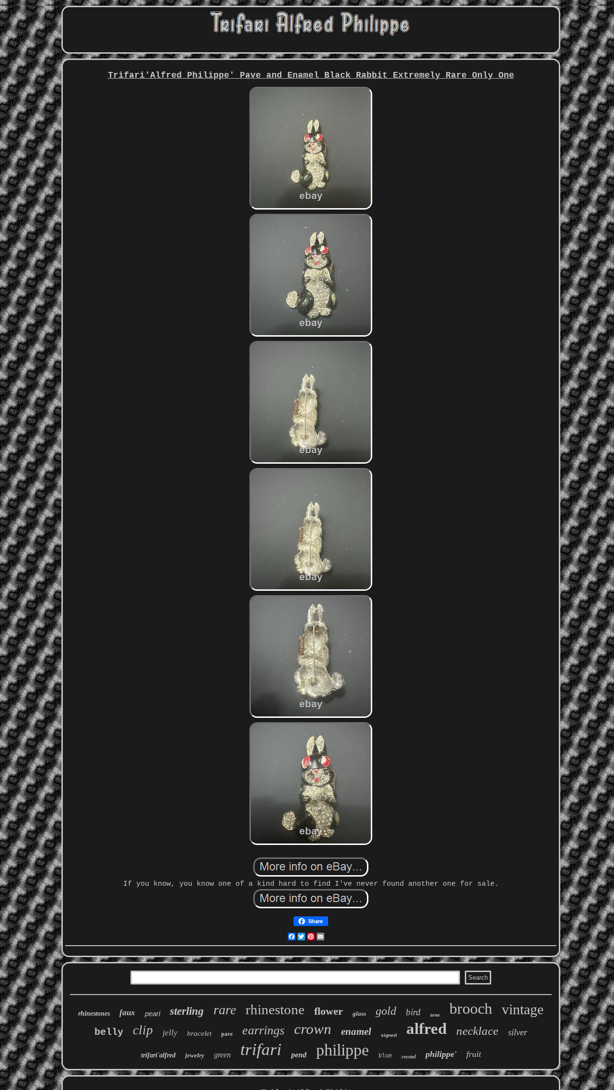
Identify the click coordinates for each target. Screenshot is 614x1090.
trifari (261, 1049)
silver (517, 1032)
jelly (170, 1032)
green (222, 1055)
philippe (342, 1050)
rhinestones (94, 1013)
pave (227, 1034)
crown (312, 1028)
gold (386, 1011)
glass (359, 1013)
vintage (522, 1009)
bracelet (199, 1033)
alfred (426, 1028)
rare (224, 1009)
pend (299, 1055)
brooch (470, 1008)
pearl (152, 1013)
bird (413, 1012)
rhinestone (275, 1009)
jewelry (194, 1055)
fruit (473, 1054)
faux (127, 1012)
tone (435, 1015)
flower (328, 1011)
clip (143, 1030)
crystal (408, 1056)
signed (389, 1035)
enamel (356, 1031)
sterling (187, 1011)
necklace (477, 1030)
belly (108, 1032)
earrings (263, 1030)
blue (385, 1056)
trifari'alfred (158, 1055)
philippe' (441, 1054)
